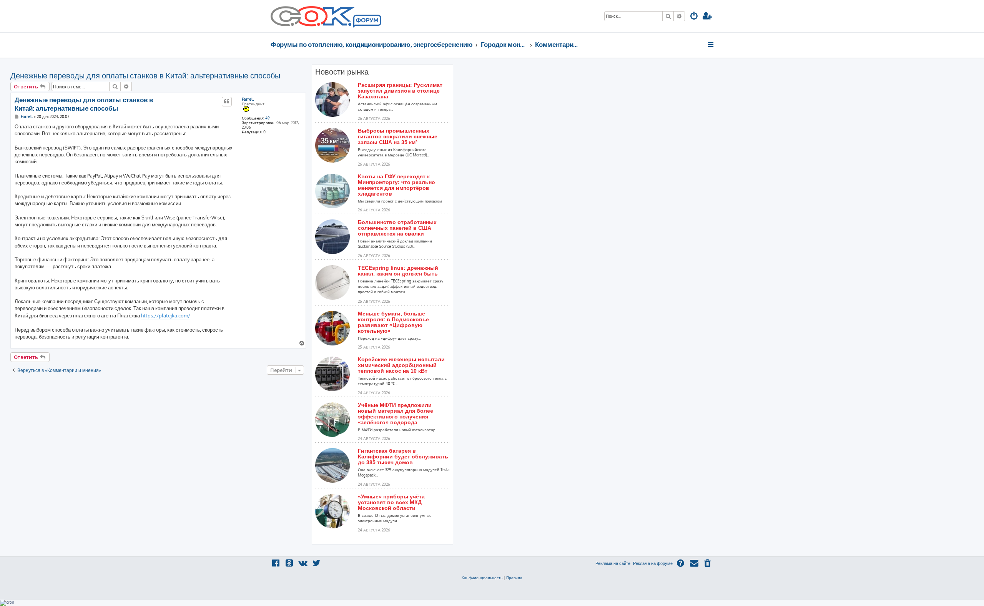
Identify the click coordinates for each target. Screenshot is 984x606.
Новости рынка (342, 72)
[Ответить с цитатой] (227, 101)
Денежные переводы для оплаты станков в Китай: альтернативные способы (145, 75)
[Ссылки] (711, 44)
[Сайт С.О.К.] (326, 16)
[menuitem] (694, 17)
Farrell (248, 99)
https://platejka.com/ (165, 315)
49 (267, 118)
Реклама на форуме (653, 563)
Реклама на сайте (612, 563)
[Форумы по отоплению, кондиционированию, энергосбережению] (366, 21)
